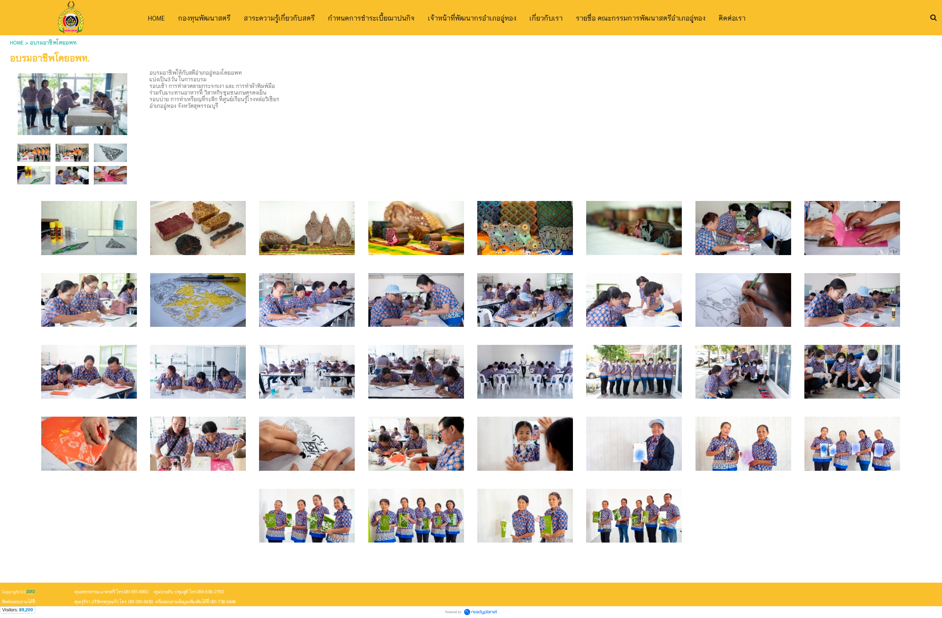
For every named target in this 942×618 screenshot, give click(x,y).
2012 (30, 591)
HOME (17, 42)
